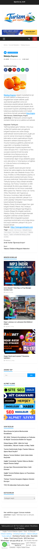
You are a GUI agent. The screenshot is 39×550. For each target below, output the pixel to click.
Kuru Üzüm (23, 232)
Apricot (11, 230)
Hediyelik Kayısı (27, 230)
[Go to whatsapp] (4, 544)
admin (7, 59)
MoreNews (34, 526)
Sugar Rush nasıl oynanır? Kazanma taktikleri (19, 341)
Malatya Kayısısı (10, 95)
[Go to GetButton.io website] (5, 548)
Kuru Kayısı (30, 113)
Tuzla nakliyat (6, 536)
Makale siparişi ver (34, 39)
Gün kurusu (17, 230)
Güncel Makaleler (12, 52)
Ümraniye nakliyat (19, 534)
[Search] (29, 39)
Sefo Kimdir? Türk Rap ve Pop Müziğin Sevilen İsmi (19, 273)
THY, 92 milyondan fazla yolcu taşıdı (16, 485)
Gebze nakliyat (32, 534)
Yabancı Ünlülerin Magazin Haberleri (17, 247)
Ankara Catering (6, 534)
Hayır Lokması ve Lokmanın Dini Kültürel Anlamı (19, 307)
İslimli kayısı (7, 232)
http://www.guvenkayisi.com (22, 227)
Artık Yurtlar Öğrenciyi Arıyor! (14, 241)
